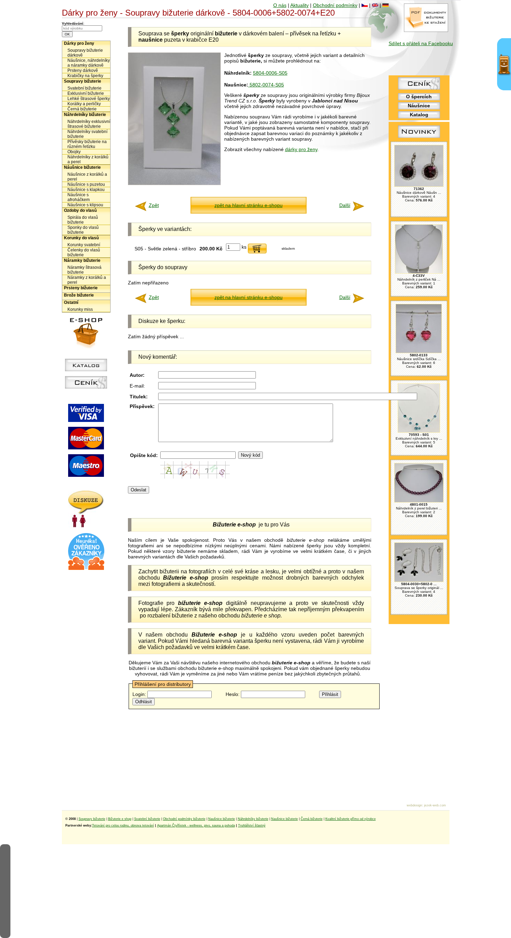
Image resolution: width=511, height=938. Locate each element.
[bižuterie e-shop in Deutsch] (385, 5)
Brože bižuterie (79, 295)
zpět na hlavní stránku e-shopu (248, 205)
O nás (279, 5)
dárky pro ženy (301, 149)
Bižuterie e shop (119, 819)
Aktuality (299, 5)
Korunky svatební (83, 244)
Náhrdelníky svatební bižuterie (87, 134)
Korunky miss (80, 309)
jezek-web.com (435, 805)
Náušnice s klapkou (86, 189)
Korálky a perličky (84, 103)
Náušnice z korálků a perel (87, 177)
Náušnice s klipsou (85, 204)
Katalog (419, 114)
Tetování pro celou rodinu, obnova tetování (123, 825)
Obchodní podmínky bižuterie (184, 819)
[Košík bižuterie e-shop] (86, 346)
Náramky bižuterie (82, 260)
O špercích (419, 96)
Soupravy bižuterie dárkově (85, 53)
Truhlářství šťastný (252, 825)
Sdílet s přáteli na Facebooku (421, 43)
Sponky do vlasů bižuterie (83, 230)
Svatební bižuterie (84, 88)
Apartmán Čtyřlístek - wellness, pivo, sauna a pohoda (196, 825)
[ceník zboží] (419, 88)
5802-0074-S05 (266, 85)
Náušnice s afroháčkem (78, 197)
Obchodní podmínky (335, 5)
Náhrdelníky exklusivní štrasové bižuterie (88, 124)
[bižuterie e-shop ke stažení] (426, 30)
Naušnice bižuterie (221, 819)
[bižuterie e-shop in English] (375, 5)
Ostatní (71, 302)
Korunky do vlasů (81, 237)
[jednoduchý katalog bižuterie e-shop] (86, 369)
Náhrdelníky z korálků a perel (87, 159)
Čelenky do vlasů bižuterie (83, 252)
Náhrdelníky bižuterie (85, 114)
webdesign (414, 805)
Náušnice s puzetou (86, 184)
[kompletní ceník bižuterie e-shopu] (86, 387)
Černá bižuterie (82, 109)
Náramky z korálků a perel (86, 280)
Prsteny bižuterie (81, 287)
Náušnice (419, 105)
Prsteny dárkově (82, 70)
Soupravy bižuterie (82, 81)
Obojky (74, 151)
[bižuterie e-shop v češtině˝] (365, 5)
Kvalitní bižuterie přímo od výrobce (350, 819)
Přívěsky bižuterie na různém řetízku (87, 144)
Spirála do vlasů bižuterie (82, 220)
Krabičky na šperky (85, 75)
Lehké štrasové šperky (88, 98)
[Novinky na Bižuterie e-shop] (419, 138)
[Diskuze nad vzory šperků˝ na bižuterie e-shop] (86, 526)
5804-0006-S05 (270, 73)
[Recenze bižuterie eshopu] (86, 568)
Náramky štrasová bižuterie (84, 270)
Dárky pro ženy (79, 43)
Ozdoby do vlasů (80, 210)
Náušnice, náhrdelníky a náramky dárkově (88, 63)
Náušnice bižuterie (82, 167)
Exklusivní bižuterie (85, 93)
